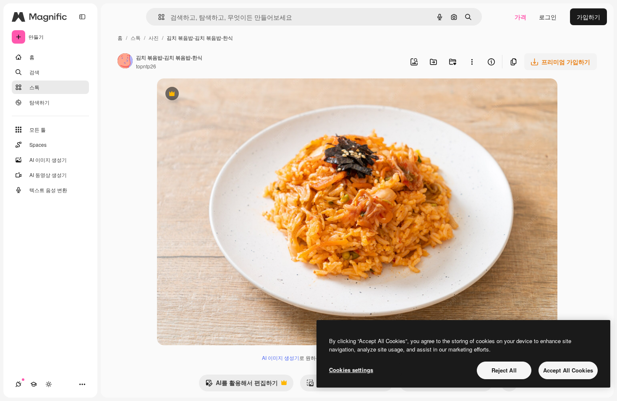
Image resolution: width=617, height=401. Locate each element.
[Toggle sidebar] (82, 16)
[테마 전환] (48, 384)
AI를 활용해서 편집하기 (241, 384)
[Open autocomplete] (158, 17)
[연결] (18, 384)
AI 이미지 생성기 (280, 357)
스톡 (136, 37)
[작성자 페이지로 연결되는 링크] (125, 61)
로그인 (548, 17)
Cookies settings (351, 370)
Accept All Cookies (568, 370)
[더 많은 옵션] (471, 61)
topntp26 (146, 66)
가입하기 (588, 17)
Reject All (504, 370)
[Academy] (33, 384)
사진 (154, 37)
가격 (520, 17)
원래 (205, 94)
